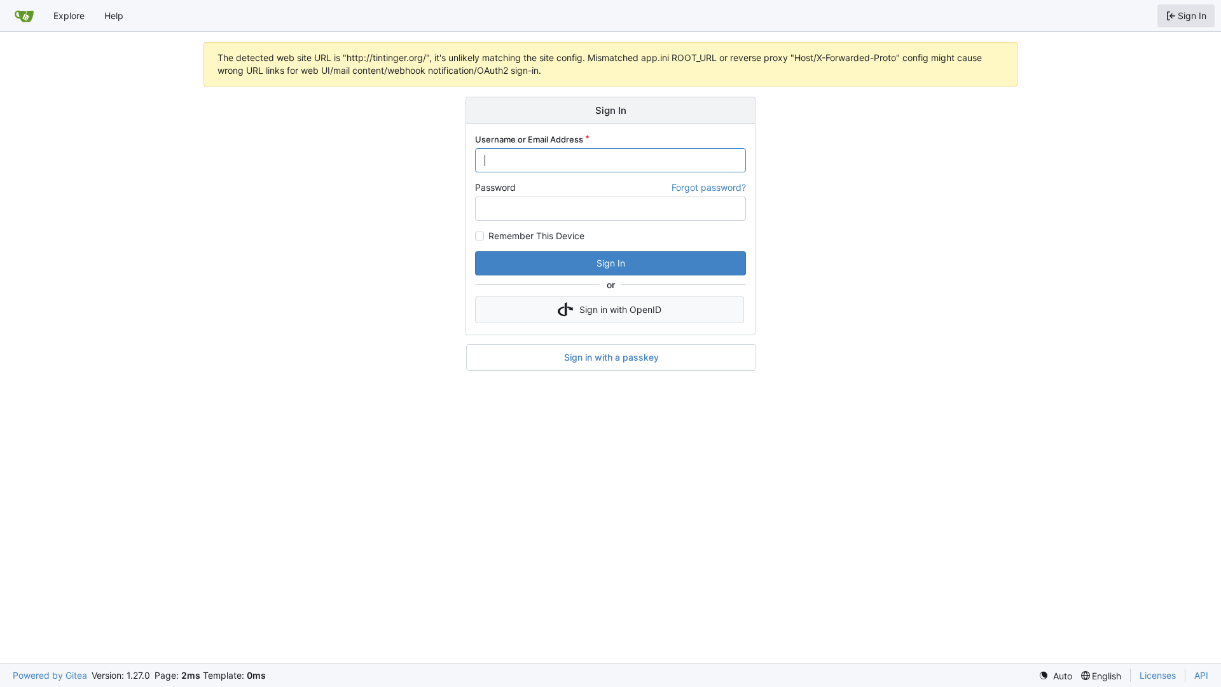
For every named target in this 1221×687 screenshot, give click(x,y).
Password (495, 187)
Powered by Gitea (50, 675)
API (1201, 675)
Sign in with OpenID (620, 309)
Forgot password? (709, 187)
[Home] (24, 15)
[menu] (1055, 675)
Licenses (1158, 675)
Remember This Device (536, 236)
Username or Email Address (529, 139)
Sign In (611, 263)
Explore (69, 15)
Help (113, 15)
